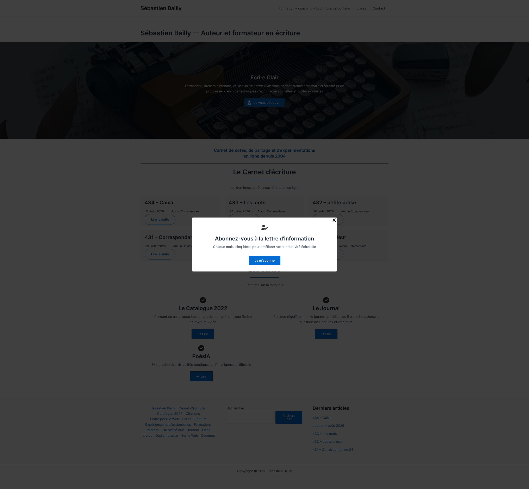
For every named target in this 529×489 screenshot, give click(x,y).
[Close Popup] (334, 220)
